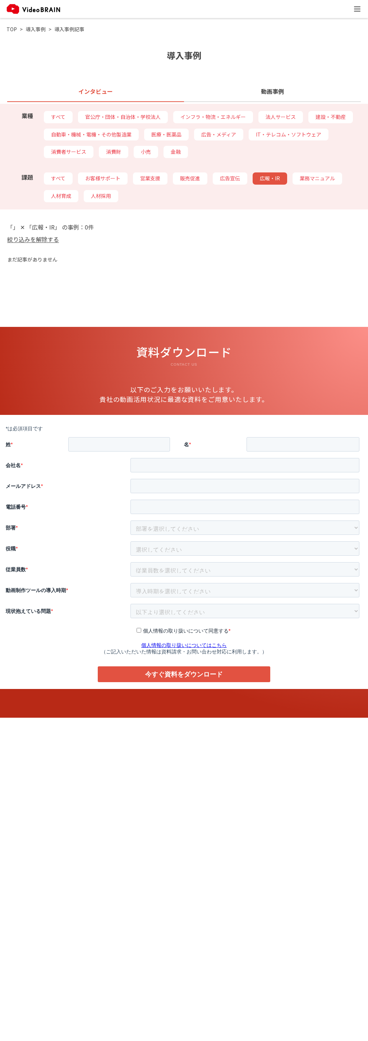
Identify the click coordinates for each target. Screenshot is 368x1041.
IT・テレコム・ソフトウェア (288, 134)
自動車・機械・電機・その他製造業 (91, 134)
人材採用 (101, 195)
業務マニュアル (317, 178)
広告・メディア (218, 134)
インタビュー (95, 91)
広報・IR (270, 178)
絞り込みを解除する (33, 239)
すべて (58, 116)
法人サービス (281, 116)
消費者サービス (68, 151)
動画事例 (272, 91)
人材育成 (61, 195)
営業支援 (150, 178)
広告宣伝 (230, 178)
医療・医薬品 (166, 134)
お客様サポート (102, 178)
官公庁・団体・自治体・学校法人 (123, 116)
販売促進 (190, 178)
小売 (146, 151)
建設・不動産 (331, 116)
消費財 (113, 151)
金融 (176, 151)
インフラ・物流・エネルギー (213, 116)
